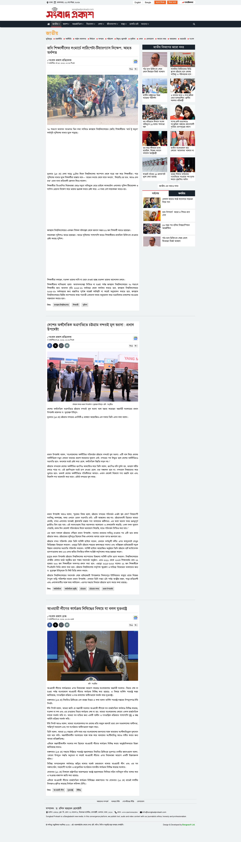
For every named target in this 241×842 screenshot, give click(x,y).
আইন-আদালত (80, 39)
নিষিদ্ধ (79, 790)
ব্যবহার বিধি (115, 801)
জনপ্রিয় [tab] (181, 193)
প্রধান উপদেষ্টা (108, 589)
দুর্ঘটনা (132, 39)
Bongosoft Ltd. (188, 825)
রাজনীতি (58, 39)
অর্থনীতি (68, 39)
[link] (160, 2)
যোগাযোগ (150, 39)
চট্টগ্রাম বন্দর (94, 589)
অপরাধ (101, 39)
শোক (141, 39)
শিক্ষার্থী (75, 305)
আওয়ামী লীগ (59, 790)
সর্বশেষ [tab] (155, 193)
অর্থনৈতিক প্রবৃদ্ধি (71, 589)
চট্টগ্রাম (83, 589)
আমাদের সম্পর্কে (102, 801)
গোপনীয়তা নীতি (128, 801)
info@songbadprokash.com (154, 812)
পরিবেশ (110, 39)
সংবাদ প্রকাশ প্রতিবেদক (60, 60)
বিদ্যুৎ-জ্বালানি (121, 39)
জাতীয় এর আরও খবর (168, 186)
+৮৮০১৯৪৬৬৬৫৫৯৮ (130, 812)
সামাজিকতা (189, 2)
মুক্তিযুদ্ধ (49, 39)
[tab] (155, 193)
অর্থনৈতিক (57, 589)
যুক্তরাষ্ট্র (70, 790)
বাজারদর (173, 39)
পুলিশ (85, 305)
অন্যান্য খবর (161, 39)
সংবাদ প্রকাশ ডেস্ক (57, 616)
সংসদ (192, 39)
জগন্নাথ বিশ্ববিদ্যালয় (61, 305)
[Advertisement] (92, 153)
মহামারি (183, 39)
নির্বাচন (92, 39)
